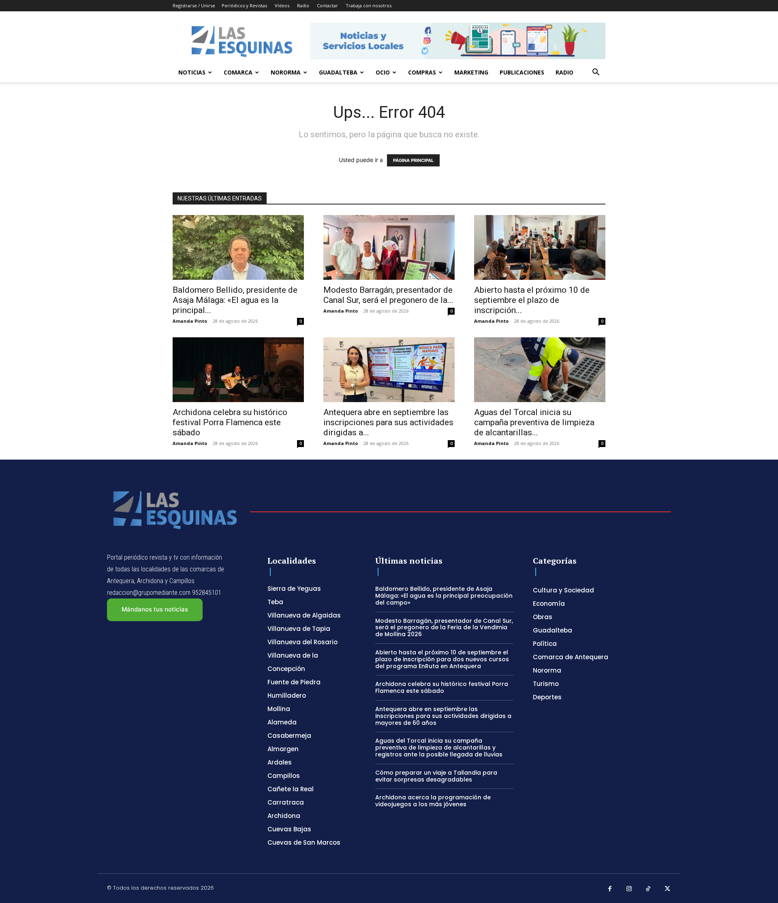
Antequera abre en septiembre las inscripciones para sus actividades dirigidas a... (388, 422)
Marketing (471, 72)
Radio (303, 5)
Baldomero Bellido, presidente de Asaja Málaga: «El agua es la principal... (235, 300)
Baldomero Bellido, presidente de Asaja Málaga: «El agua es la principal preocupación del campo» (444, 596)
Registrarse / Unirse (194, 5)
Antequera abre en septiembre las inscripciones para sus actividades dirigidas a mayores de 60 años (443, 716)
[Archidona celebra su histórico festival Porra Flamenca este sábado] (238, 369)
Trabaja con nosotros (368, 5)
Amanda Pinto (190, 321)
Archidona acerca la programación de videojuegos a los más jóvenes (433, 800)
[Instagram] (629, 889)
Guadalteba (338, 72)
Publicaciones (522, 72)
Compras (422, 72)
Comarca (238, 72)
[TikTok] (648, 889)
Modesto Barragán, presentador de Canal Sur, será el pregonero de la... (388, 295)
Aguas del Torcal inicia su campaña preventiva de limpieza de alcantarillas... (534, 422)
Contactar (327, 5)
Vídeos (282, 5)
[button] (595, 73)
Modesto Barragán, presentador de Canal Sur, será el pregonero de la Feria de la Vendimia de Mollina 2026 (444, 628)
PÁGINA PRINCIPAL (413, 160)
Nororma (286, 72)
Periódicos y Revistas (244, 5)
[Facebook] (610, 889)
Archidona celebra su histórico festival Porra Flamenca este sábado (230, 422)
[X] (667, 889)
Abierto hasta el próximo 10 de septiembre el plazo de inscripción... (532, 300)
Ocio (383, 72)
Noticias (191, 72)
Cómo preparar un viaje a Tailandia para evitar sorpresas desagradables (436, 776)
